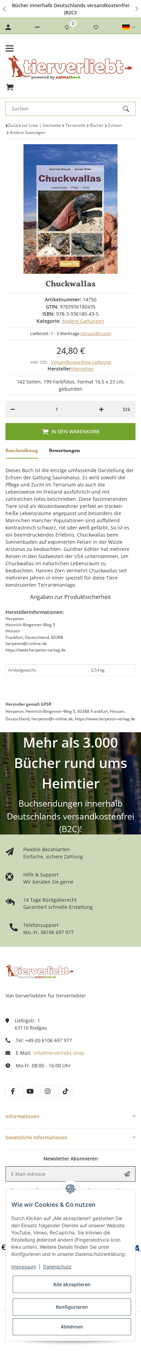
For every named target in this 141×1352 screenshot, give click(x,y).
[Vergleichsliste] (66, 27)
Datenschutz (57, 1267)
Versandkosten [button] (95, 333)
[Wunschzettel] (96, 27)
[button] (5, 9)
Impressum (23, 1267)
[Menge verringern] (12, 409)
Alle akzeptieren (72, 1284)
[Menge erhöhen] (101, 409)
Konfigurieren (72, 1307)
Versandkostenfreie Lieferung (81, 362)
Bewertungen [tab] (64, 451)
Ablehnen (72, 1327)
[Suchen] (129, 109)
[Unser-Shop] (39, 971)
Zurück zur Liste (23, 125)
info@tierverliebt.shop (58, 1053)
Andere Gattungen (83, 321)
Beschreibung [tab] (21, 451)
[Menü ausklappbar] (9, 48)
